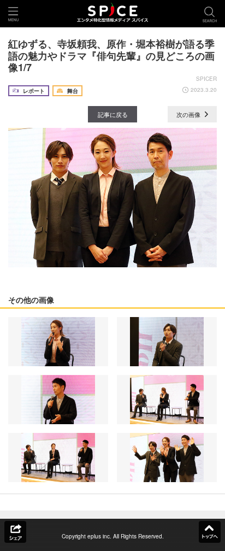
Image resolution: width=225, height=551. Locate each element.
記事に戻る (113, 114)
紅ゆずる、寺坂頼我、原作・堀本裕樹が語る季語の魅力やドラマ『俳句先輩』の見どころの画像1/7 (111, 55)
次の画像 (189, 114)
